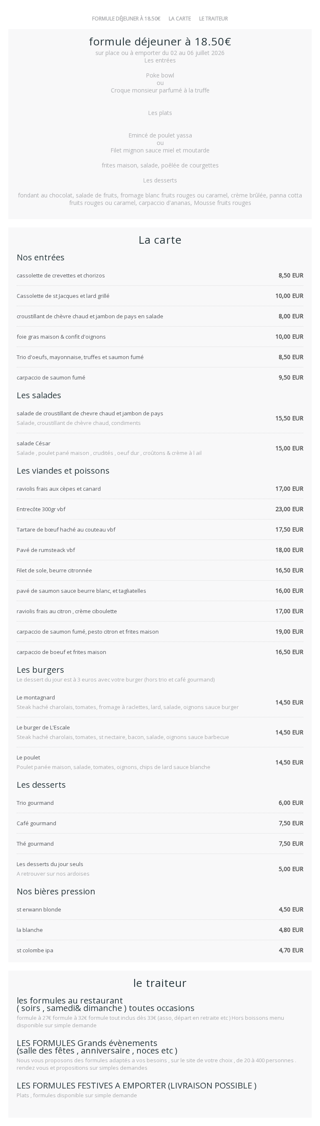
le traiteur (213, 18)
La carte (180, 18)
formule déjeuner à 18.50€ (126, 18)
